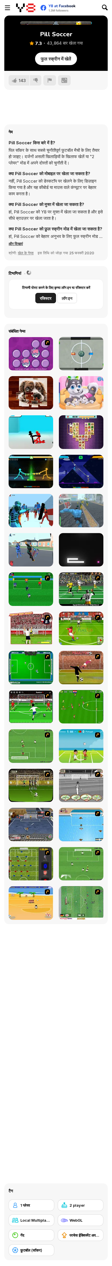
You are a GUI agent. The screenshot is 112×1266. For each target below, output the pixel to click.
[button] (16, 243)
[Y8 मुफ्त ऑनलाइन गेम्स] (25, 7)
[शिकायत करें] (49, 80)
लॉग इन (67, 298)
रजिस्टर (45, 298)
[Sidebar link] (7, 8)
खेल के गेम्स (26, 253)
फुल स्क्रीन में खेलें (56, 59)
